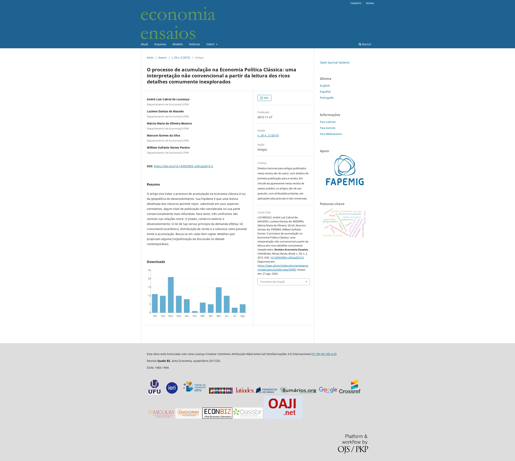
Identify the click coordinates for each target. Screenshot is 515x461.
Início (150, 57)
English (325, 85)
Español (325, 91)
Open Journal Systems (335, 62)
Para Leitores (328, 122)
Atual (144, 44)
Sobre (210, 44)
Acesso (370, 3)
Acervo (162, 57)
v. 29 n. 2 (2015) (181, 57)
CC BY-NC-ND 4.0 (323, 354)
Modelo (178, 44)
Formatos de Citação (272, 281)
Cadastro (355, 3)
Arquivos (160, 44)
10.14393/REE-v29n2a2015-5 (287, 257)
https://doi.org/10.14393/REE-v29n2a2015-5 (183, 166)
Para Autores (327, 128)
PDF (266, 98)
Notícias (194, 44)
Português (327, 98)
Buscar (366, 44)
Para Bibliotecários (331, 134)
